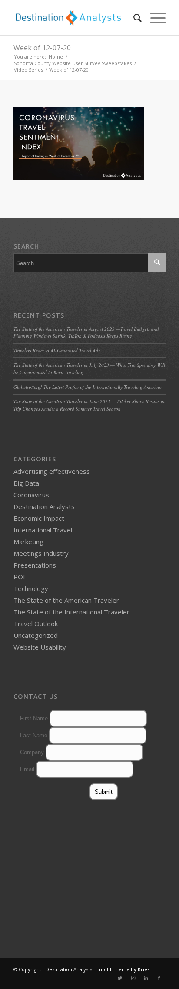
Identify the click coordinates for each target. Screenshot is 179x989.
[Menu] (154, 17)
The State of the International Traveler (71, 612)
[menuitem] (133, 17)
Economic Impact (38, 518)
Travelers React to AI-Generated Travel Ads (56, 350)
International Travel (42, 530)
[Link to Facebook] (159, 978)
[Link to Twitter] (119, 978)
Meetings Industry (41, 553)
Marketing (28, 541)
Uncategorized (35, 635)
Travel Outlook (35, 623)
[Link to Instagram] (132, 978)
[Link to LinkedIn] (145, 978)
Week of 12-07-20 (42, 48)
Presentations (34, 565)
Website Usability (39, 647)
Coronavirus (31, 494)
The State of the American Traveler (66, 600)
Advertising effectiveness (51, 471)
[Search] (133, 17)
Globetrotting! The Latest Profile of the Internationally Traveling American (88, 387)
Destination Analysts (44, 506)
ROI (19, 576)
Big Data (26, 483)
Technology (30, 588)
